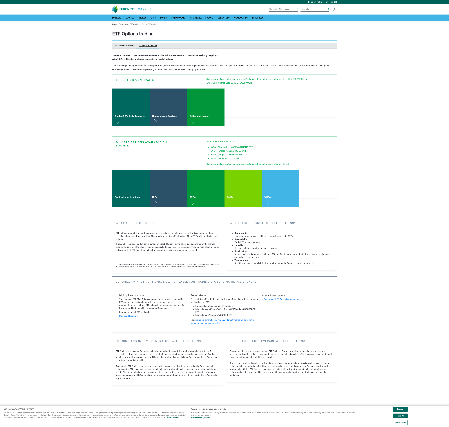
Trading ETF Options (148, 45)
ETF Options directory (124, 45)
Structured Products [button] (201, 18)
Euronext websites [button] (316, 2)
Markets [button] (116, 18)
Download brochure (128, 316)
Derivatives (123, 24)
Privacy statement (173, 417)
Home (114, 24)
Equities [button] (130, 18)
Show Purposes (400, 422)
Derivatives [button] (224, 18)
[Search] (296, 9)
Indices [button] (142, 18)
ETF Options (134, 24)
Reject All (400, 416)
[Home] (131, 9)
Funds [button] (163, 18)
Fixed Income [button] (178, 18)
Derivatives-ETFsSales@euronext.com (282, 299)
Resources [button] (257, 18)
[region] (224, 416)
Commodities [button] (241, 18)
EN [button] (335, 2)
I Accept (400, 409)
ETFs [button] (153, 18)
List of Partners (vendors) (200, 418)
